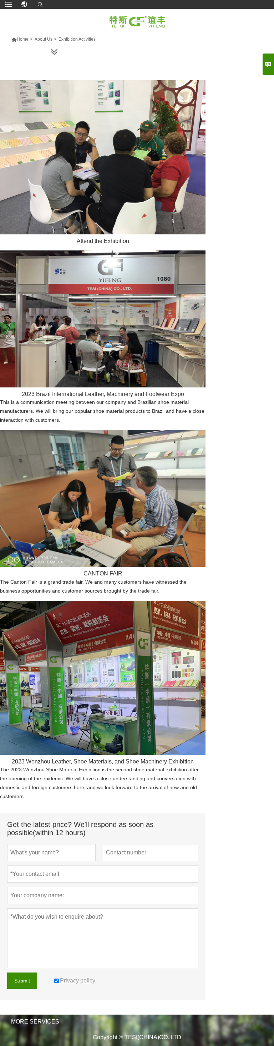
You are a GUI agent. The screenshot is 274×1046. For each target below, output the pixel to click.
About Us (43, 39)
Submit (22, 981)
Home (20, 39)
